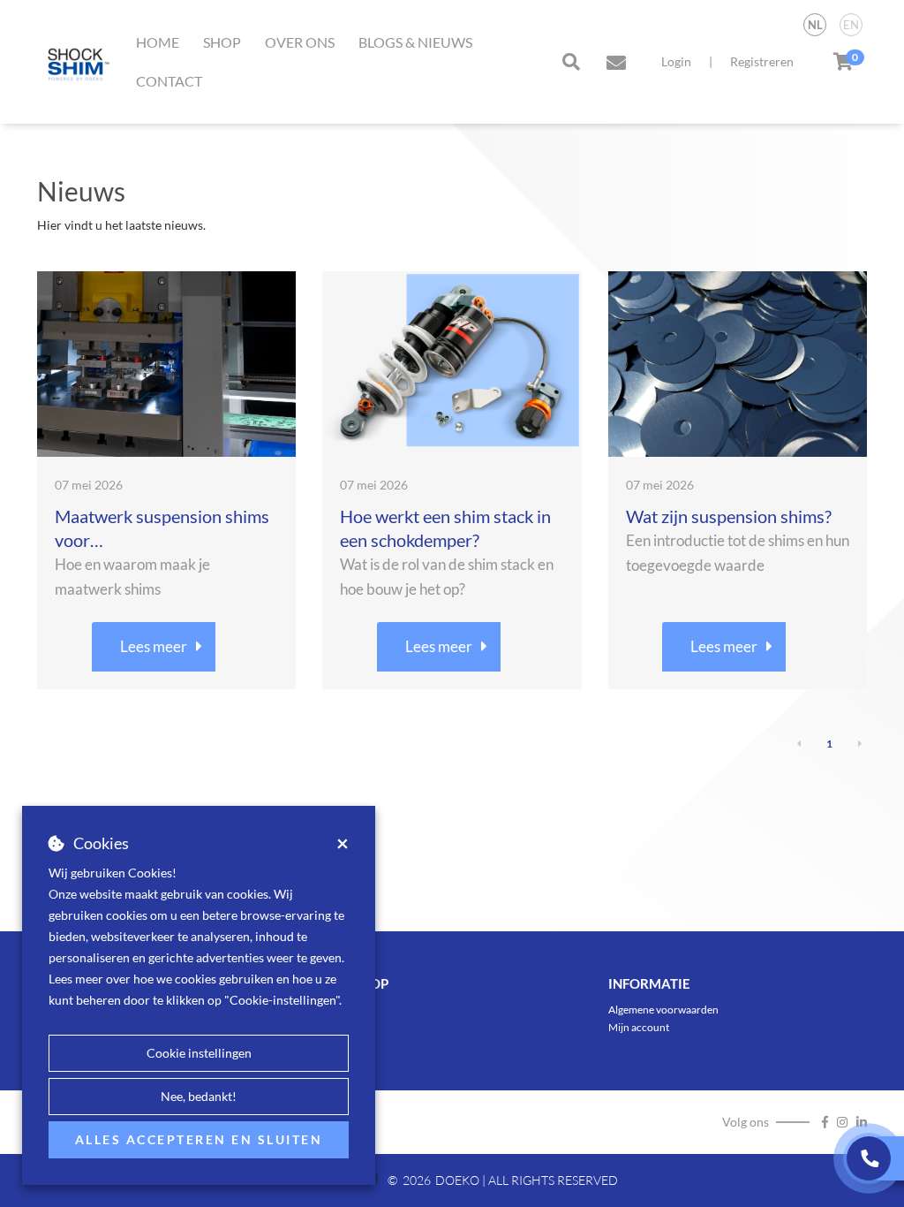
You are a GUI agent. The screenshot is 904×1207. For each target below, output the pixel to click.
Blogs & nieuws (415, 42)
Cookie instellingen (199, 1052)
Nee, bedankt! (199, 1096)
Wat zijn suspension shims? (729, 516)
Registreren (762, 61)
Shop (222, 42)
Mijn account (638, 1027)
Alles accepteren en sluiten (199, 1139)
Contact (169, 80)
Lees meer (153, 646)
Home (157, 42)
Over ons (300, 42)
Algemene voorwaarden (663, 1009)
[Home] (75, 62)
